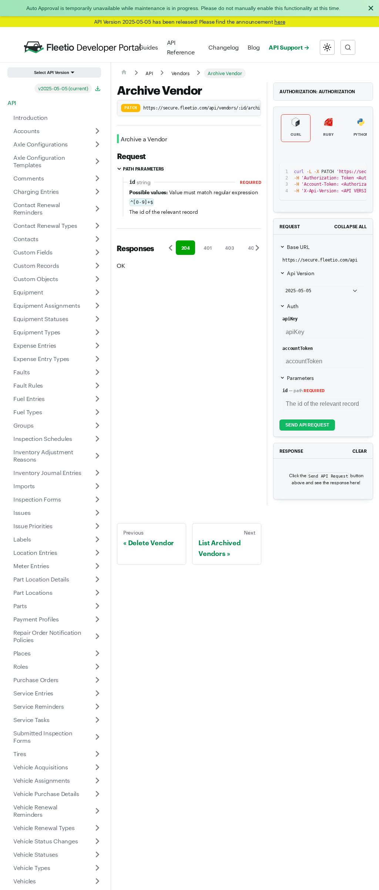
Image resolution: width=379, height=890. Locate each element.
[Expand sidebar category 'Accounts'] (97, 131)
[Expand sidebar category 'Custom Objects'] (97, 279)
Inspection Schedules (42, 438)
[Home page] (124, 73)
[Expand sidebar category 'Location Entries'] (97, 553)
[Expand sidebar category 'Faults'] (97, 372)
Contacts (25, 239)
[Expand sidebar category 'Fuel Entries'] (97, 399)
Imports (24, 486)
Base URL (298, 246)
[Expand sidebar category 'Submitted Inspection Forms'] (97, 736)
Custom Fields (33, 252)
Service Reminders (38, 706)
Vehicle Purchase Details (46, 794)
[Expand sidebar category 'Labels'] (97, 539)
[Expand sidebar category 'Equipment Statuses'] (97, 319)
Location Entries (35, 552)
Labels (22, 539)
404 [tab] (252, 248)
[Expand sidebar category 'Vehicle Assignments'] (97, 780)
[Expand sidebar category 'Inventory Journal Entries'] (97, 473)
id (285, 390)
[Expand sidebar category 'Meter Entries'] (97, 566)
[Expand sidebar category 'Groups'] (97, 425)
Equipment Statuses (40, 319)
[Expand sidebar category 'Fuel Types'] (97, 412)
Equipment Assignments (46, 305)
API (11, 103)
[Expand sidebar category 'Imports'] (97, 486)
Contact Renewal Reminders (36, 208)
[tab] (296, 128)
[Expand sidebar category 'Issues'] (97, 513)
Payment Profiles (36, 619)
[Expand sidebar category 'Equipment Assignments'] (97, 305)
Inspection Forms (37, 499)
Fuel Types (27, 412)
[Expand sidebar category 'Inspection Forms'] (97, 499)
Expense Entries (34, 345)
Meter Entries (31, 566)
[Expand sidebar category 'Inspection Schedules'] (97, 439)
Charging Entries (36, 191)
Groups (23, 425)
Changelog (223, 47)
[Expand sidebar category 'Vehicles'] (97, 881)
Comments (28, 178)
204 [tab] (185, 248)
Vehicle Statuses (35, 854)
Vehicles (24, 881)
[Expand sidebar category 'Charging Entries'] (97, 192)
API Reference (181, 47)
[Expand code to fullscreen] (358, 172)
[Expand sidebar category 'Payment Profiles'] (97, 619)
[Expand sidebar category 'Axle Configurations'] (97, 144)
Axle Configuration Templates (39, 161)
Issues (21, 512)
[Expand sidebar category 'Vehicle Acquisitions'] (97, 767)
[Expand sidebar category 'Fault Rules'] (97, 385)
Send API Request (307, 425)
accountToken (297, 348)
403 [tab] (229, 248)
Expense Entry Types (41, 359)
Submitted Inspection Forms (43, 736)
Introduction (30, 117)
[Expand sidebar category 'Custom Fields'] (97, 252)
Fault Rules (28, 385)
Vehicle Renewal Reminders (35, 810)
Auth (292, 306)
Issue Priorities (33, 526)
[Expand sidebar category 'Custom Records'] (97, 266)
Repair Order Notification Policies (47, 636)
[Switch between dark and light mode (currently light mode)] (327, 47)
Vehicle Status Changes (45, 841)
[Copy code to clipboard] (344, 172)
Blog (254, 47)
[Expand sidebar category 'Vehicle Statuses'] (97, 854)
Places (21, 653)
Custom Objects (35, 279)
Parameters (300, 377)
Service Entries (33, 693)
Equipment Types (36, 332)
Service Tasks (31, 720)
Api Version (300, 273)
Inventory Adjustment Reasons (43, 455)
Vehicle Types (31, 868)
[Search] (348, 47)
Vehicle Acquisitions (40, 767)
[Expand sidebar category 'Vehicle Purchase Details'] (97, 794)
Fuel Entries (29, 398)
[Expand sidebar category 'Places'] (97, 653)
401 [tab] (207, 248)
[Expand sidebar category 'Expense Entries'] (97, 345)
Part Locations (32, 592)
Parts (20, 606)
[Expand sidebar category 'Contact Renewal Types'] (97, 226)
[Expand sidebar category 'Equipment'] (97, 292)
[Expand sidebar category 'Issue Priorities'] (97, 526)
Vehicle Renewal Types (44, 828)
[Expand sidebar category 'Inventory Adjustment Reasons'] (97, 455)
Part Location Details (41, 579)
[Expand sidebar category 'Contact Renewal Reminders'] (97, 208)
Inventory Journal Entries (47, 472)
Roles (20, 666)
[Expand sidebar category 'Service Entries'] (97, 693)
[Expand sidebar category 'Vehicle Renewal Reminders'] (97, 810)
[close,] (370, 8)
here (279, 21)
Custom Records (36, 265)
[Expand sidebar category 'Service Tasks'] (97, 720)
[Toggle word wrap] (331, 172)
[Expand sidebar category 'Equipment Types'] (97, 332)
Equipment (28, 292)
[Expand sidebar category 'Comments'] (97, 178)
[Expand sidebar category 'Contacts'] (97, 239)
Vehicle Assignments (41, 780)
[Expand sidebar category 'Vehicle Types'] (97, 868)
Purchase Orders (35, 680)
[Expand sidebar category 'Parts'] (97, 606)
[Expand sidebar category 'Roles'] (97, 666)
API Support (285, 47)
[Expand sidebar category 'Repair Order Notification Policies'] (97, 636)
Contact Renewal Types (45, 225)
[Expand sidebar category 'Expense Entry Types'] (97, 359)
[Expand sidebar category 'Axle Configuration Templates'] (97, 161)
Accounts (26, 131)
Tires (19, 754)
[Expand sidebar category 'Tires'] (97, 754)
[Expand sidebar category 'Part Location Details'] (97, 579)
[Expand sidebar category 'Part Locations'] (97, 593)
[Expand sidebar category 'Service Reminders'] (97, 706)
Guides (148, 47)
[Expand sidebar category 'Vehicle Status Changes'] (97, 841)
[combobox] (348, 47)
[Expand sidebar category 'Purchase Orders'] (97, 680)
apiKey (289, 318)
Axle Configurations (40, 144)
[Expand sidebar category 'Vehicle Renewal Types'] (97, 828)
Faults (21, 372)
